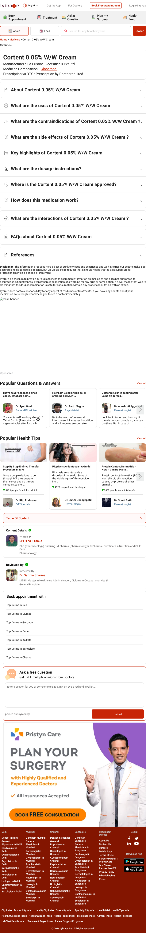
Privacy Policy (106, 872)
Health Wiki (104, 910)
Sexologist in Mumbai (33, 899)
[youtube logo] (136, 845)
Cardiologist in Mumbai (33, 853)
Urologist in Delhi (11, 881)
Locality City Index (44, 910)
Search (139, 31)
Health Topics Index (64, 915)
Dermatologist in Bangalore (84, 875)
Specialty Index (64, 910)
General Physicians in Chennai (57, 844)
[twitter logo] (136, 839)
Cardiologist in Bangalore (82, 856)
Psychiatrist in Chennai (58, 866)
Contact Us (105, 844)
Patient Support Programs (69, 921)
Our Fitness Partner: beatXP (107, 867)
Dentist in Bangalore (80, 839)
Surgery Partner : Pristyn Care (108, 860)
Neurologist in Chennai (57, 879)
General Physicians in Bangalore (82, 847)
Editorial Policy (107, 875)
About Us (104, 840)
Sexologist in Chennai (57, 899)
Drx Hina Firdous (30, 541)
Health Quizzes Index (40, 915)
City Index (7, 910)
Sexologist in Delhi (11, 891)
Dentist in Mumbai (35, 837)
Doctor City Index (23, 910)
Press (102, 879)
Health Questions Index (14, 915)
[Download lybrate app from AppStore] (134, 871)
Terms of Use (106, 855)
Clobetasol (49, 69)
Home (3, 39)
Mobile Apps (106, 851)
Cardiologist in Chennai (58, 853)
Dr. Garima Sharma (32, 575)
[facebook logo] (129, 839)
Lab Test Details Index (14, 921)
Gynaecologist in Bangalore (84, 862)
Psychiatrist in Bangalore (82, 869)
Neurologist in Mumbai (33, 879)
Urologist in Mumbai (32, 886)
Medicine (15, 39)
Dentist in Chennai (60, 837)
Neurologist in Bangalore (82, 882)
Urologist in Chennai (56, 886)
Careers (103, 847)
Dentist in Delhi (10, 837)
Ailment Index (104, 915)
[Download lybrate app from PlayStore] (134, 863)
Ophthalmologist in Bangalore (85, 895)
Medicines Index (86, 915)
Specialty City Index (85, 910)
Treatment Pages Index (40, 921)
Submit (118, 714)
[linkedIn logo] (129, 845)
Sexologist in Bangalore (82, 902)
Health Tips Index (121, 910)
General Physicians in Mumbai (33, 844)
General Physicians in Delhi (12, 843)
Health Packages (123, 915)
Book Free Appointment (105, 5)
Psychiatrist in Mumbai (33, 866)
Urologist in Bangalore (81, 889)
